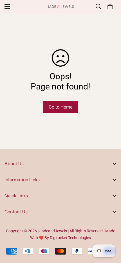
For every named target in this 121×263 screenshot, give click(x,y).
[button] (110, 6)
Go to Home (60, 107)
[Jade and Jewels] (60, 6)
